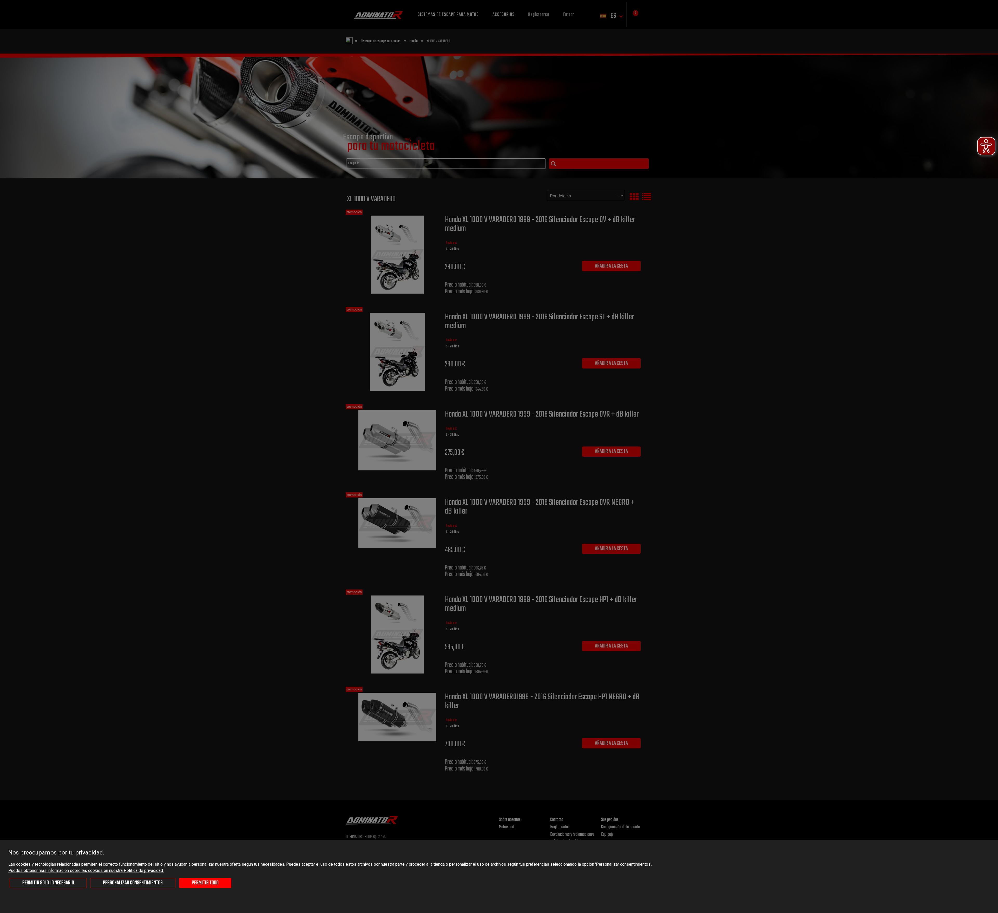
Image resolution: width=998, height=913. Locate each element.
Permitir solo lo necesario (48, 882)
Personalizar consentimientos (133, 882)
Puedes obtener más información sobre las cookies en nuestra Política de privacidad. (86, 870)
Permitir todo (205, 882)
